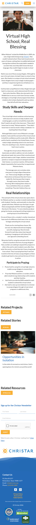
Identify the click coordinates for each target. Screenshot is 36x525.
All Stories (6, 327)
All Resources (7, 393)
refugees (26, 57)
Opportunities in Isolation (13, 358)
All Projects (6, 312)
